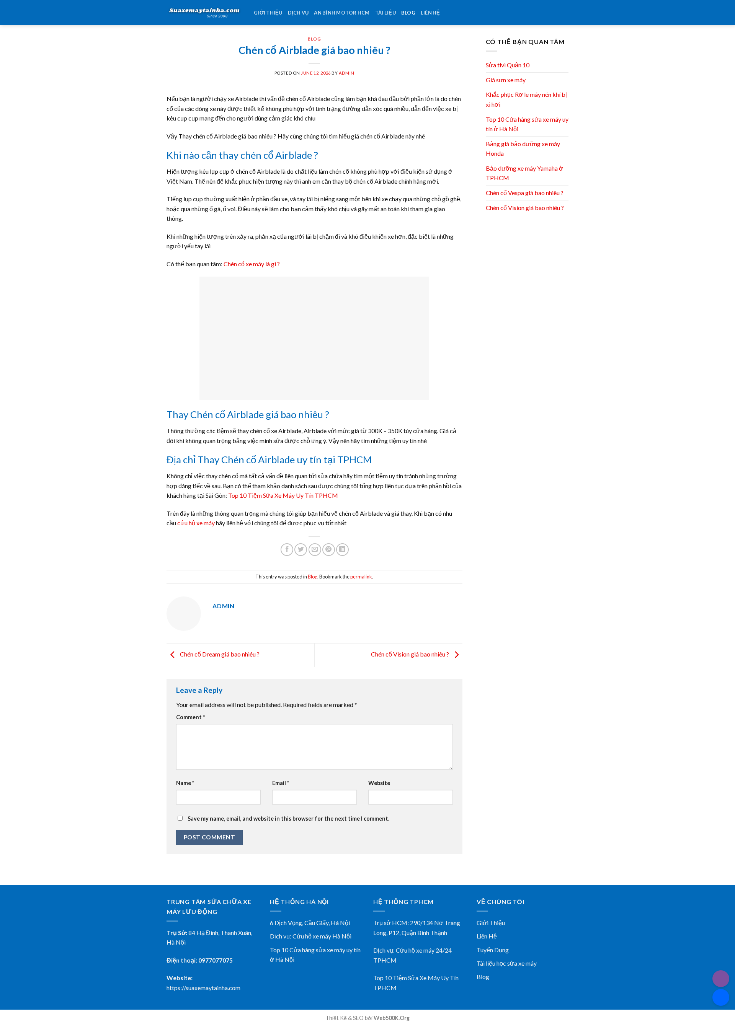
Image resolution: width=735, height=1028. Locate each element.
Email (280, 783)
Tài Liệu (385, 13)
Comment (190, 717)
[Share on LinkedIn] (342, 549)
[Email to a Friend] (315, 549)
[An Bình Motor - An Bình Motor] (204, 12)
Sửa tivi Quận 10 (507, 64)
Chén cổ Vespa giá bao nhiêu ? (525, 192)
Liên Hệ (487, 936)
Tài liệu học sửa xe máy (507, 963)
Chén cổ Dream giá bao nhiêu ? (219, 654)
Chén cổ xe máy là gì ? (252, 263)
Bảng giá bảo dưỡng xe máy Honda (523, 148)
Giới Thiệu (491, 922)
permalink (361, 576)
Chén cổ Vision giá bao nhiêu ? (410, 654)
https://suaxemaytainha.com (203, 987)
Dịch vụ (298, 13)
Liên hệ (430, 13)
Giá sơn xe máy (506, 79)
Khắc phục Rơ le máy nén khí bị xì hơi (526, 99)
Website (379, 783)
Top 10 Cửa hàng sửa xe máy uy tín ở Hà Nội (527, 124)
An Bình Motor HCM (341, 13)
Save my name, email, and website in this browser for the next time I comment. (288, 818)
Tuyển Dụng (493, 949)
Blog (408, 13)
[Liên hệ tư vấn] (720, 997)
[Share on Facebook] (287, 549)
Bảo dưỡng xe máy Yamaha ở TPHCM (524, 173)
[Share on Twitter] (300, 549)
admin (346, 72)
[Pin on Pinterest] (328, 549)
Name (185, 783)
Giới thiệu (268, 13)
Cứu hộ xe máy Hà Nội (321, 936)
